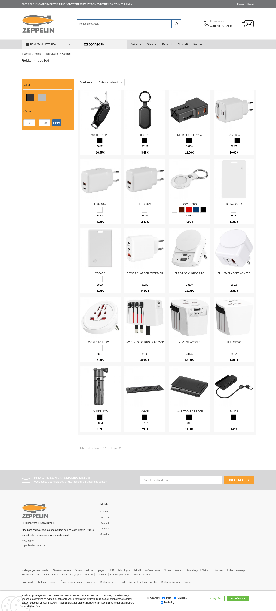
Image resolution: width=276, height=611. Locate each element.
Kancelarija (192, 570)
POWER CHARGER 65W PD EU (145, 273)
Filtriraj (56, 122)
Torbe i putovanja (236, 570)
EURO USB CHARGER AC (189, 273)
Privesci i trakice (84, 570)
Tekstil (137, 570)
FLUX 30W (100, 204)
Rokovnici (91, 582)
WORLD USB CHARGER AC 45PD (145, 342)
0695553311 (28, 541)
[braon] (182, 210)
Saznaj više (215, 598)
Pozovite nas (217, 21)
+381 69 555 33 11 (221, 26)
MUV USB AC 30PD (189, 342)
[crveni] (189, 210)
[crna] (144, 417)
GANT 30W (234, 135)
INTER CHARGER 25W (189, 135)
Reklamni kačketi (170, 582)
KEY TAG (145, 135)
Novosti (240, 4)
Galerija (104, 534)
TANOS (234, 411)
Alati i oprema (50, 574)
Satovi (205, 570)
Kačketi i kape (152, 570)
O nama (151, 44)
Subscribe (236, 479)
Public (38, 53)
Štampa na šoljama (71, 582)
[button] (48, 44)
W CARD (100, 273)
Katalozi (167, 44)
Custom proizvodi (119, 574)
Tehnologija (52, 53)
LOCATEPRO (189, 204)
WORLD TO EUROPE (100, 342)
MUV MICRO (234, 342)
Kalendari (101, 574)
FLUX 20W (145, 204)
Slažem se (239, 598)
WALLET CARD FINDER (189, 411)
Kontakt (250, 4)
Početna (136, 44)
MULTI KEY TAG (100, 135)
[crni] (100, 140)
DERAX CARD (234, 204)
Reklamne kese (108, 582)
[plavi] (196, 210)
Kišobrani (218, 570)
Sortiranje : (87, 82)
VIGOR (145, 411)
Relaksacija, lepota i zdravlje (77, 574)
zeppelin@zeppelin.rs (33, 545)
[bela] (233, 210)
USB (111, 570)
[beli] (230, 140)
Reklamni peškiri (148, 582)
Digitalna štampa (142, 574)
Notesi (187, 582)
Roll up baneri (128, 582)
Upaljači (101, 570)
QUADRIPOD (100, 411)
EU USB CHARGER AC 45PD (234, 273)
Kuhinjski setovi (30, 574)
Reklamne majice (47, 582)
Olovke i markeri (62, 570)
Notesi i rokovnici (173, 570)
